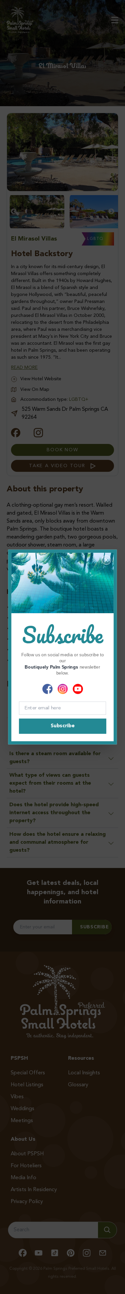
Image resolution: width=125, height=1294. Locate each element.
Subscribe (62, 726)
